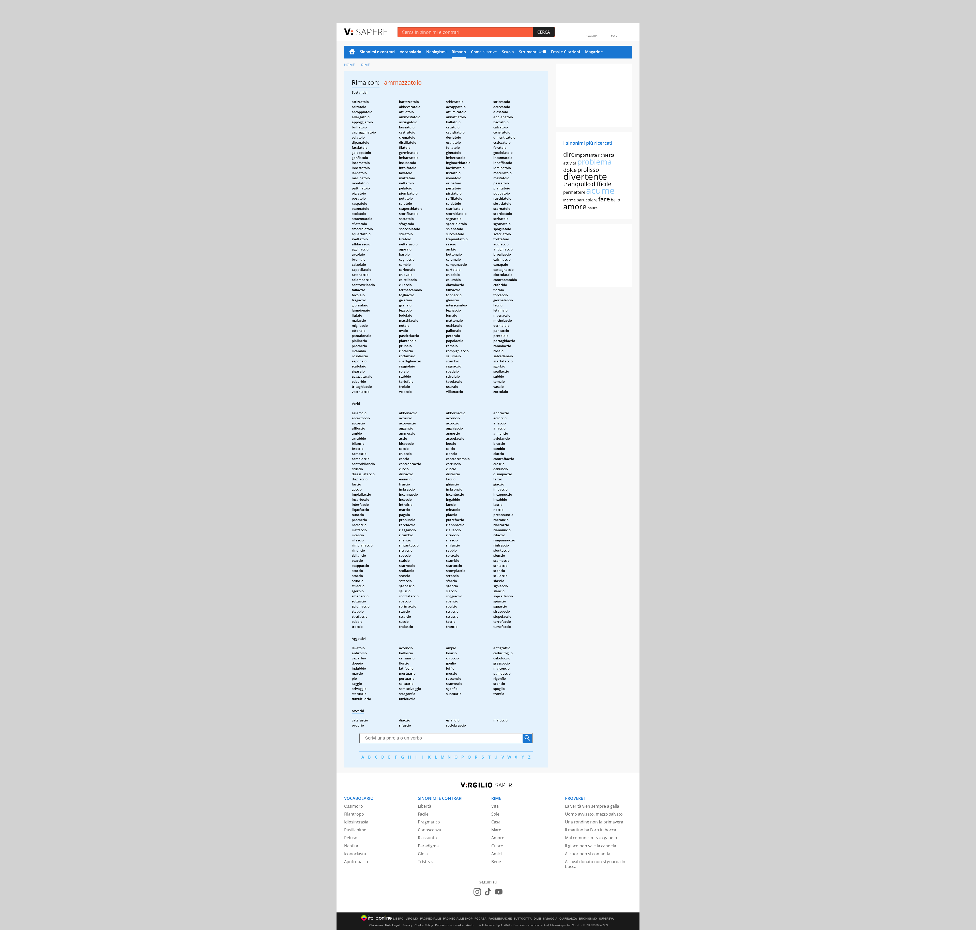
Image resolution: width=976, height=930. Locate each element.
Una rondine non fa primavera (594, 822)
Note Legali (392, 925)
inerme (569, 199)
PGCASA (480, 918)
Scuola (508, 51)
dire (568, 154)
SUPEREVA (606, 918)
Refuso (350, 837)
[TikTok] (488, 892)
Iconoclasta (355, 854)
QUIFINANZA (568, 918)
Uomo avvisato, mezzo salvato (594, 814)
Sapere (372, 31)
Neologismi (436, 51)
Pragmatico (429, 822)
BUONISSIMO (588, 918)
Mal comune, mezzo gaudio (591, 837)
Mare (496, 830)
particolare (587, 200)
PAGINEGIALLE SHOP (457, 918)
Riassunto (427, 837)
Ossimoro (353, 806)
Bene (496, 861)
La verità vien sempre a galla (592, 806)
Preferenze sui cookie (449, 925)
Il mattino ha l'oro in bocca (590, 830)
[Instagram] (477, 892)
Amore (497, 837)
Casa (495, 822)
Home (352, 52)
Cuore (497, 846)
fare (604, 199)
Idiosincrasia (356, 822)
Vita (495, 806)
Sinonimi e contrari (377, 51)
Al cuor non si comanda (587, 854)
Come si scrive (484, 51)
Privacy (407, 925)
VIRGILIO (412, 918)
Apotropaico (356, 861)
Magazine (594, 51)
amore (575, 206)
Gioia (423, 854)
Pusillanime (355, 830)
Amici (496, 854)
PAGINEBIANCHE (500, 918)
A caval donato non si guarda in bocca (595, 864)
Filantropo (354, 814)
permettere (574, 192)
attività (569, 163)
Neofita (351, 846)
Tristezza (426, 861)
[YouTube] (498, 892)
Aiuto (470, 925)
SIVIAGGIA (550, 918)
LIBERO (398, 918)
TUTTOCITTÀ (523, 918)
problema (594, 161)
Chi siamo (376, 925)
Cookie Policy (424, 925)
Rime (365, 64)
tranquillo (577, 184)
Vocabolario (410, 51)
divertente (585, 176)
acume (600, 190)
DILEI (537, 918)
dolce (570, 169)
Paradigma (428, 846)
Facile (423, 814)
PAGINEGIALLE (430, 918)
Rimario (459, 51)
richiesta (606, 155)
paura (592, 207)
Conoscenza (429, 830)
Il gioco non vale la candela (590, 846)
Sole (495, 814)
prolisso (588, 170)
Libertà (424, 806)
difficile (601, 184)
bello (615, 200)
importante (586, 155)
